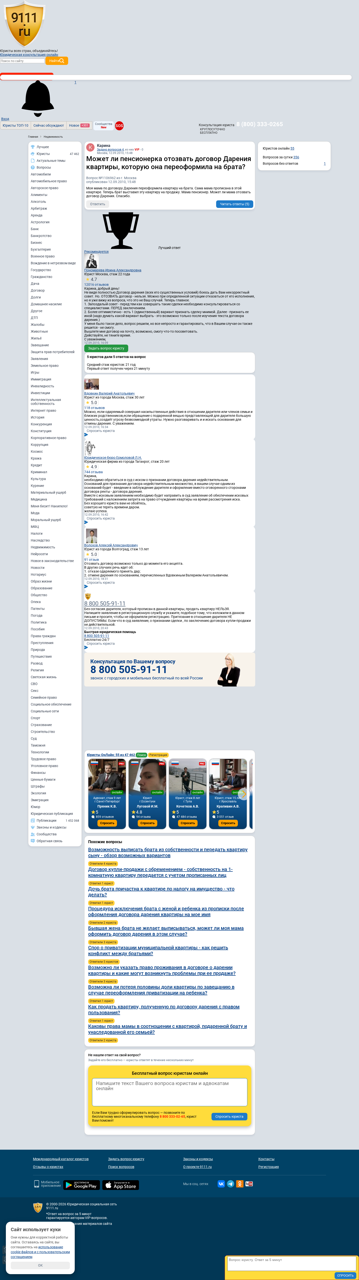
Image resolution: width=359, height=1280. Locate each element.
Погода (36, 615)
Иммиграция (41, 379)
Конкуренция (41, 424)
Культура (38, 479)
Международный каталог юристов (61, 1159)
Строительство (43, 732)
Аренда (36, 215)
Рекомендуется (96, 252)
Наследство (40, 540)
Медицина (39, 499)
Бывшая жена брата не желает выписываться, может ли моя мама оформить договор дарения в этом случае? (166, 931)
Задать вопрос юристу (106, 348)
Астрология (40, 222)
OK (40, 1265)
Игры (35, 372)
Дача (35, 284)
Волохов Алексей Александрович (111, 545)
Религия (37, 670)
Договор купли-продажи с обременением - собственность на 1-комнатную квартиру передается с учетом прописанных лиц (160, 872)
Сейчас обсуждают (48, 125)
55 (292, 148)
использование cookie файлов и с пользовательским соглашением (40, 1252)
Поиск (141, 755)
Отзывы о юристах (48, 1167)
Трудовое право (43, 759)
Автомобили (41, 174)
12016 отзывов (96, 282)
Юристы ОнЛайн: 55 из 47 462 (111, 755)
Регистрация (158, 755)
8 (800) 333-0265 (259, 124)
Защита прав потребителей (52, 352)
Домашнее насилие (46, 304)
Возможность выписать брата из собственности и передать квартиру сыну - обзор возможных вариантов (168, 852)
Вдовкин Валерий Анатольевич (109, 393)
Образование (41, 588)
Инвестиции (40, 393)
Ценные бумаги (43, 779)
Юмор (35, 807)
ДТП (34, 318)
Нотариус (38, 574)
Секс (34, 691)
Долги (36, 297)
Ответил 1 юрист (101, 883)
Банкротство (41, 236)
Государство (41, 270)
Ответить (97, 204)
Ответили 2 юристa (103, 922)
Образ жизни (41, 581)
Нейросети (39, 554)
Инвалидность (42, 386)
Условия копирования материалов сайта (79, 1224)
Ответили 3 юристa (103, 942)
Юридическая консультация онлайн (29, 55)
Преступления (42, 643)
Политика (39, 622)
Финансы (38, 773)
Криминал (39, 472)
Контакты (266, 1159)
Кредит (36, 465)
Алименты (39, 195)
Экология (38, 793)
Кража (36, 458)
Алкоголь (38, 202)
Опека (36, 602)
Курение (37, 486)
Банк (35, 229)
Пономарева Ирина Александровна (112, 270)
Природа (38, 650)
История (37, 417)
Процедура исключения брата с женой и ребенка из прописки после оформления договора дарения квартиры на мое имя (166, 911)
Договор (38, 290)
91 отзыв (91, 557)
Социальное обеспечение (51, 704)
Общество (39, 595)
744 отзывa (93, 469)
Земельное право (45, 366)
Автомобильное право (49, 181)
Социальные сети (45, 711)
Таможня (38, 745)
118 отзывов (94, 405)
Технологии (40, 752)
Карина (103, 145)
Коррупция (39, 445)
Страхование (41, 725)
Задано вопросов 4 (110, 149)
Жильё (36, 338)
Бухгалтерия (41, 249)
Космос (37, 451)
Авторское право (44, 188)
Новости (37, 568)
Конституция (41, 431)
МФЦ (35, 527)
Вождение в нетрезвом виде (53, 263)
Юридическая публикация (52, 814)
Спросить (107, 823)
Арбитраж (39, 208)
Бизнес (36, 243)
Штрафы (38, 786)
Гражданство (41, 277)
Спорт (35, 718)
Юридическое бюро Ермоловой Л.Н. (113, 458)
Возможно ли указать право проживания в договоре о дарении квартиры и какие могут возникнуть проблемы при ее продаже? (162, 970)
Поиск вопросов (121, 1167)
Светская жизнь (44, 677)
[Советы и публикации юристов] (24, 24)
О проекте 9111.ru (197, 1167)
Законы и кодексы (198, 1159)
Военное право (43, 256)
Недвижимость (43, 547)
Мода (35, 513)
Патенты (38, 609)
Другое (36, 311)
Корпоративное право (48, 438)
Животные (39, 331)
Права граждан (43, 636)
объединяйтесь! (45, 51)
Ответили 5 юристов (104, 961)
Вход (5, 119)
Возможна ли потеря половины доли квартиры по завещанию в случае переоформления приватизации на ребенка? (161, 990)
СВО (34, 684)
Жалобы (37, 325)
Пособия (38, 629)
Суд (34, 738)
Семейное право (44, 697)
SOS (119, 125)
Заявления (39, 359)
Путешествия (41, 656)
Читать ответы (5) (234, 204)
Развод (36, 663)
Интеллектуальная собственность (46, 402)
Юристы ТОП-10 (15, 125)
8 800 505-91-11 (105, 603)
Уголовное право (44, 766)
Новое (78, 125)
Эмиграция (40, 800)
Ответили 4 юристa (103, 863)
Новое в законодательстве (52, 561)
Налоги (36, 533)
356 (296, 157)
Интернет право (43, 410)
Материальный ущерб (48, 492)
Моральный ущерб (46, 520)
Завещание (40, 345)
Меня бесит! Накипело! (49, 506)
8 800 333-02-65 (172, 1116)
